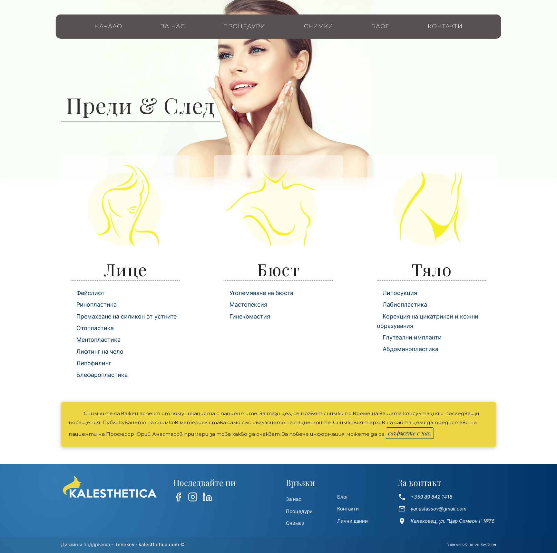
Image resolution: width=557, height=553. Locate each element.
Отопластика (95, 328)
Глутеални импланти (412, 337)
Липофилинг (93, 363)
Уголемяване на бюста (261, 293)
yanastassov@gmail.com (432, 509)
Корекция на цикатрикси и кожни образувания (427, 321)
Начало (108, 26)
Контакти (445, 26)
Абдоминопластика (410, 349)
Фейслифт (90, 293)
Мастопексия (248, 304)
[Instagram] (193, 498)
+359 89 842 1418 (425, 497)
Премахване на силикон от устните (126, 316)
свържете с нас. (410, 433)
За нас (173, 26)
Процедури (244, 26)
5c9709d (488, 545)
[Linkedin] (207, 498)
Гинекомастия (250, 316)
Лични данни (352, 521)
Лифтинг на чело (99, 351)
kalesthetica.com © (162, 544)
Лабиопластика (405, 304)
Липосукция (400, 293)
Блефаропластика (102, 374)
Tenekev (125, 544)
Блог (380, 26)
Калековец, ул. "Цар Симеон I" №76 (446, 521)
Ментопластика (98, 339)
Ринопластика (96, 304)
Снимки (318, 26)
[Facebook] (178, 498)
